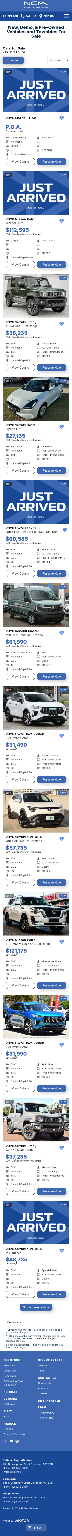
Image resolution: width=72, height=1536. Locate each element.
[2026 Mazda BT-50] (36, 90)
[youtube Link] (11, 1441)
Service (42, 1365)
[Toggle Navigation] (66, 16)
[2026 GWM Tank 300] (36, 502)
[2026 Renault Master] (36, 605)
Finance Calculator (15, 1434)
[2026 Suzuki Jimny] (36, 296)
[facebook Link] (6, 1441)
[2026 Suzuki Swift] (36, 399)
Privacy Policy (46, 1412)
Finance (8, 1428)
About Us (43, 1388)
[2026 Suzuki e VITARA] (36, 811)
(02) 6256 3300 (19, 1468)
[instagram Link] (17, 1441)
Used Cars (10, 1375)
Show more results (36, 1307)
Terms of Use (46, 1417)
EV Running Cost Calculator (13, 1383)
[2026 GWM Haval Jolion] (36, 708)
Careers (42, 1393)
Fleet (6, 1416)
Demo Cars (10, 1370)
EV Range (9, 1404)
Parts (41, 1370)
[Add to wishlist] (61, 118)
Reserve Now (51, 161)
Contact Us (44, 1383)
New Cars (9, 1365)
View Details (20, 161)
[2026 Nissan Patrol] (36, 193)
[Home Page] (36, 5)
